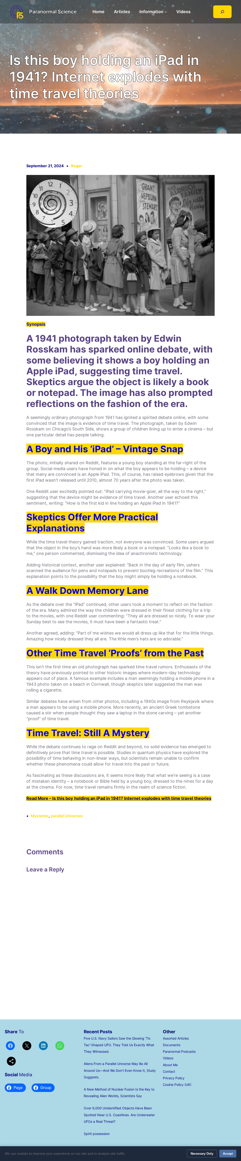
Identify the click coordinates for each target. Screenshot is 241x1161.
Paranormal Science (52, 12)
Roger (76, 166)
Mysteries (40, 816)
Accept (228, 1153)
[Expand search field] (222, 11)
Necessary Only (202, 1153)
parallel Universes (67, 816)
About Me (170, 1065)
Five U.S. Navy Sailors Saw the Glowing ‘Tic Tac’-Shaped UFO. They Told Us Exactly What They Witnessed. (119, 1045)
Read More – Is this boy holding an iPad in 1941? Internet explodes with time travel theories (118, 798)
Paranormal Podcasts (179, 1051)
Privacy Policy (174, 1078)
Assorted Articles (176, 1038)
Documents (171, 1045)
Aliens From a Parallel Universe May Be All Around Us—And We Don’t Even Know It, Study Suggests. (120, 1070)
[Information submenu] (166, 12)
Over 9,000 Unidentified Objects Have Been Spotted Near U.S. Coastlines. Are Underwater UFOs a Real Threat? (119, 1114)
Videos (168, 1058)
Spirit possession (97, 1134)
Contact (169, 1071)
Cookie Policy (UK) (177, 1085)
